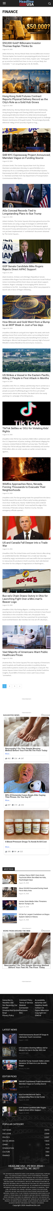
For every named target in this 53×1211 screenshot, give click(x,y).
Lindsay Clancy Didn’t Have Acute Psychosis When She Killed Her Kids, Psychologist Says (32, 877)
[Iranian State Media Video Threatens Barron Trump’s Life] (9, 905)
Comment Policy (25, 1000)
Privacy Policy (8, 1015)
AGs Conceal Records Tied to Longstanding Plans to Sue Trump (21, 212)
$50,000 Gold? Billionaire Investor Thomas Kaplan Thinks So (21, 45)
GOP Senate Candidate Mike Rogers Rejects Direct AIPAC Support (22, 268)
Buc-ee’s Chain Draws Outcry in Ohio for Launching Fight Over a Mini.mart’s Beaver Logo (25, 598)
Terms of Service (26, 1003)
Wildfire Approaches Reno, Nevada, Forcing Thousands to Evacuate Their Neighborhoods (23, 487)
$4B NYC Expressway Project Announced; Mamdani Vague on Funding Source (26, 156)
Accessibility (40, 1000)
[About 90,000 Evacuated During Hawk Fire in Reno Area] (9, 892)
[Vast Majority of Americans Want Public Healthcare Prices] (26, 637)
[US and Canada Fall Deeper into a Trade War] (26, 528)
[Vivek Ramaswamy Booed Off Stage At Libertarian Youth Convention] (9, 1039)
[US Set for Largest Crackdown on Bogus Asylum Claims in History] (9, 918)
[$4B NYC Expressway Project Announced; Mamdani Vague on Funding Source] (26, 140)
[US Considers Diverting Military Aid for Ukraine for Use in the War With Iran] (9, 1052)
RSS (21, 1013)
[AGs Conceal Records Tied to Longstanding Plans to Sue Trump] (26, 196)
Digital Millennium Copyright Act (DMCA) (42, 1012)
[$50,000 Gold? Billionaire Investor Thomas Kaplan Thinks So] (26, 28)
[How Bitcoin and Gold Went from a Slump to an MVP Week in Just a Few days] (26, 307)
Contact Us (39, 1008)
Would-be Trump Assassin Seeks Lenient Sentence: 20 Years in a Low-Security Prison (34, 1063)
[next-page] (20, 686)
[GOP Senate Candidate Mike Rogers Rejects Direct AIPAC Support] (26, 251)
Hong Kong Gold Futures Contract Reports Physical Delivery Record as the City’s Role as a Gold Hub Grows (25, 99)
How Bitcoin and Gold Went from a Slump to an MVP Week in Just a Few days (26, 324)
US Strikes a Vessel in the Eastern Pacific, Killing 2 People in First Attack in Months (26, 377)
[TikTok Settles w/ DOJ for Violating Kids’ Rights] (26, 413)
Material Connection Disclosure (23, 1007)
